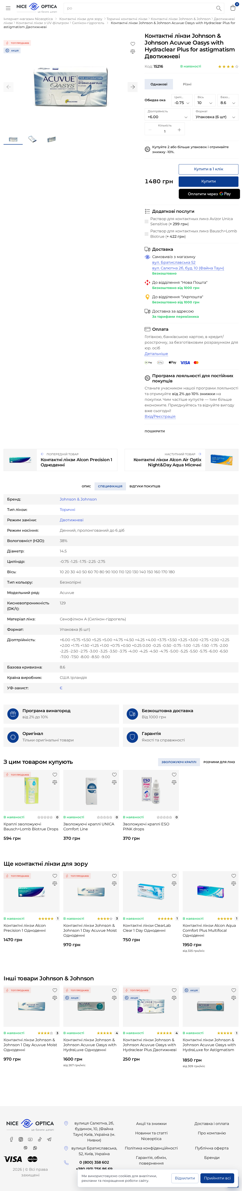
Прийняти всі (217, 1178)
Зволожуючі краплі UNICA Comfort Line (88, 826)
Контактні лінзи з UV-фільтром (42, 23)
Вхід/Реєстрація (160, 416)
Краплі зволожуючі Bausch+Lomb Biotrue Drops (31, 826)
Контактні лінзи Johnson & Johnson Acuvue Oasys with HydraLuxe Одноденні (90, 1045)
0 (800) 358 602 (94, 1162)
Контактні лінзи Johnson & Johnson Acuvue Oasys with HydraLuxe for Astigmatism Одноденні (209, 1045)
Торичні (67, 509)
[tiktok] (40, 1138)
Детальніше (156, 353)
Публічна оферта (212, 1148)
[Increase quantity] (179, 130)
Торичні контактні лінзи (127, 19)
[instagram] (21, 1138)
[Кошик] (233, 8)
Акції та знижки (151, 1123)
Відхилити (185, 1178)
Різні (187, 84)
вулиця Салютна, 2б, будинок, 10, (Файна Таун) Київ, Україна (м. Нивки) (94, 1131)
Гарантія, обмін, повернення (151, 1160)
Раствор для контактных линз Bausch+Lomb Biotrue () (193, 233)
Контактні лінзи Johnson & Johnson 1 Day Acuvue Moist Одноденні (90, 930)
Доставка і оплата (211, 1123)
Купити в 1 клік (208, 169)
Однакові (159, 84)
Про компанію (212, 1133)
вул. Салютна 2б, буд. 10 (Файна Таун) (188, 268)
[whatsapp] (35, 1146)
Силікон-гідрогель (88, 23)
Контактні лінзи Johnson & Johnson (181, 19)
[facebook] (12, 1138)
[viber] (26, 1146)
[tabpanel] (31, 809)
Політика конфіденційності (151, 1148)
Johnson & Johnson (78, 499)
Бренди (212, 1157)
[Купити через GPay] (209, 194)
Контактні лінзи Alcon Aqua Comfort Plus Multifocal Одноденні (209, 930)
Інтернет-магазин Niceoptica (28, 19)
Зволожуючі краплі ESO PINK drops (146, 826)
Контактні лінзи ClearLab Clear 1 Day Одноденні (147, 928)
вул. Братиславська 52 (173, 262)
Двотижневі (71, 520)
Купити (208, 181)
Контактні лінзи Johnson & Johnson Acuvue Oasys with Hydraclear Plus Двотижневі (150, 1045)
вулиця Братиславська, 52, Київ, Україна (94, 1151)
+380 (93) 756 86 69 (94, 1169)
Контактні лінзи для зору (80, 19)
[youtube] (30, 1138)
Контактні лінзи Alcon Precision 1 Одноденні (25, 928)
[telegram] (49, 1138)
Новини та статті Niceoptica (151, 1136)
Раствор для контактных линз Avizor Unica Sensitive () (191, 221)
